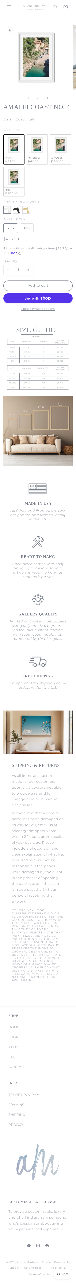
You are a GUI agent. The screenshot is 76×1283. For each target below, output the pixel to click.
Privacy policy (57, 1267)
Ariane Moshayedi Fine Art (35, 1262)
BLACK (16, 210)
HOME (13, 1027)
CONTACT (16, 1067)
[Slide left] (28, 98)
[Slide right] (47, 98)
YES (10, 226)
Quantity (10, 261)
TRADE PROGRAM (23, 1095)
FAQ (12, 1057)
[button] (9, 7)
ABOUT (14, 1047)
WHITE (7, 210)
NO (27, 226)
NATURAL (26, 210)
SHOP (13, 1037)
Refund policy (33, 1267)
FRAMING (16, 1105)
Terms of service (40, 1274)
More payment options (38, 308)
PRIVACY (15, 1125)
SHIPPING (16, 1115)
